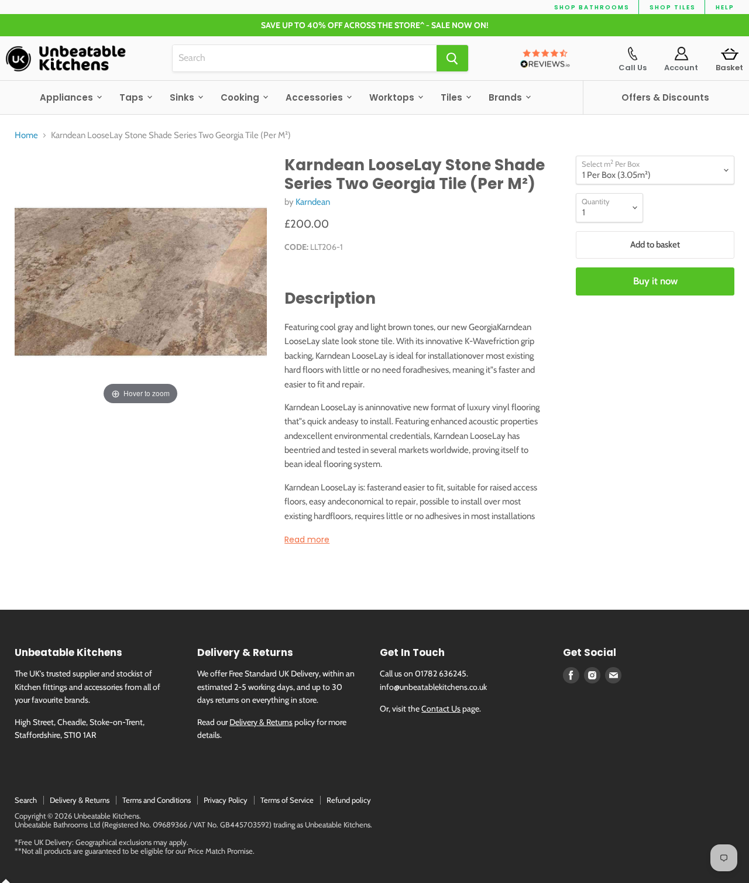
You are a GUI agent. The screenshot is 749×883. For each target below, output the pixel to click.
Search (26, 800)
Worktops (393, 97)
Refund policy (349, 800)
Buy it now (655, 281)
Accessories (315, 97)
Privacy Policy (226, 800)
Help (725, 7)
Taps (132, 97)
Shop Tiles (673, 7)
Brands (506, 97)
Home (26, 135)
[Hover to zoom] (141, 281)
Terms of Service (287, 800)
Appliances (67, 97)
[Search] (452, 58)
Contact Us (441, 708)
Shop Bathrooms (592, 7)
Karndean (313, 202)
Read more (306, 539)
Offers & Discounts (665, 97)
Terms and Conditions (156, 800)
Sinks (183, 97)
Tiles (453, 97)
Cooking (241, 97)
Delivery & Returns (261, 722)
